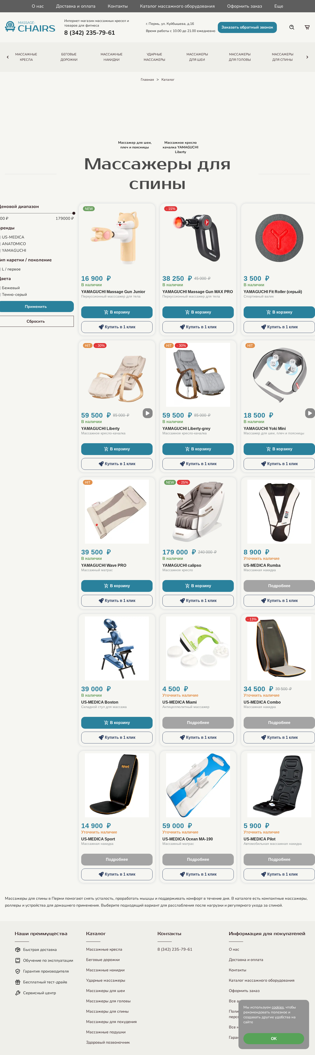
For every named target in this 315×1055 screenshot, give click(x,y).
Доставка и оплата (75, 6)
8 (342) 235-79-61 (175, 949)
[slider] (73, 213)
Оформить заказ (244, 6)
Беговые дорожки (103, 959)
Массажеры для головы (108, 1001)
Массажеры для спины (107, 1011)
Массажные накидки (105, 970)
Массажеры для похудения (111, 1021)
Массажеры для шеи (105, 990)
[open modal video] (148, 413)
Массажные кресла (104, 949)
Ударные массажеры (105, 980)
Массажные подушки (106, 1032)
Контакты (118, 6)
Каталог (167, 79)
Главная (147, 79)
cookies (278, 1007)
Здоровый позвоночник (108, 1042)
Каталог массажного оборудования (177, 6)
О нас (38, 6)
